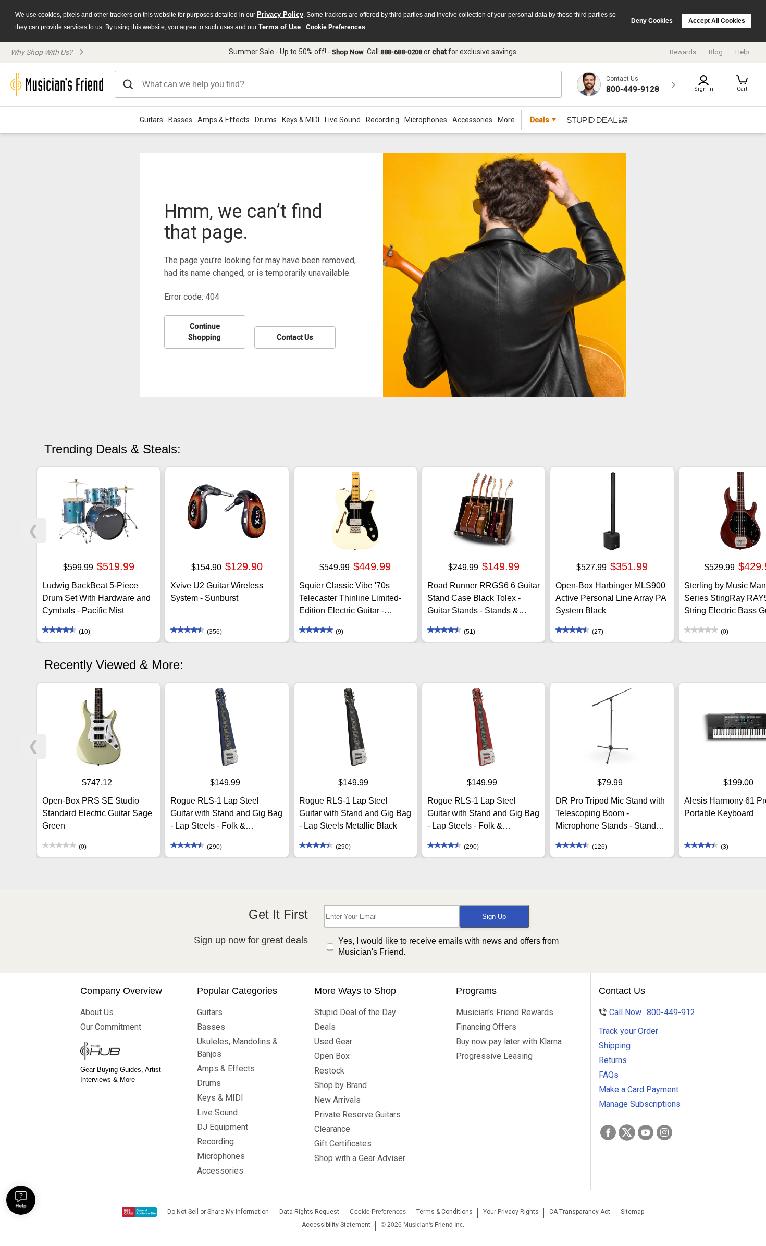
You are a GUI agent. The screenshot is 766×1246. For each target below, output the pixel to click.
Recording (382, 120)
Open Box (332, 1056)
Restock (329, 1071)
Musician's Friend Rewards (504, 1012)
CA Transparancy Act (579, 1211)
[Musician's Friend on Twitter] (626, 1132)
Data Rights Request (309, 1211)
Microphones (425, 120)
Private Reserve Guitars (357, 1114)
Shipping (615, 1046)
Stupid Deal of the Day (355, 1012)
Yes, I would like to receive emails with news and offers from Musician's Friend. (448, 946)
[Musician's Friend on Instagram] (664, 1132)
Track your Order (628, 1031)
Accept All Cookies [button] (716, 20)
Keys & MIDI (300, 120)
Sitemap (632, 1211)
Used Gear (333, 1041)
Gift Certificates (343, 1144)
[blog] (128, 1052)
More (506, 120)
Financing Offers (486, 1027)
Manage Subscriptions (640, 1104)
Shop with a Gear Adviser (359, 1158)
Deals (325, 1027)
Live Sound (343, 120)
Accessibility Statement (336, 1224)
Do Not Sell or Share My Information (218, 1211)
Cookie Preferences (335, 27)
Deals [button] (539, 120)
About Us (97, 1012)
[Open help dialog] (20, 1200)
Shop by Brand (340, 1085)
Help (742, 52)
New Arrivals (337, 1100)
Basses (180, 120)
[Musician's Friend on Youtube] (645, 1132)
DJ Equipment (222, 1127)
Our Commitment (110, 1027)
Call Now (647, 1012)
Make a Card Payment (638, 1089)
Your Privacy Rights (511, 1211)
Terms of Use (279, 27)
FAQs (609, 1075)
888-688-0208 (401, 52)
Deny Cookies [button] (652, 20)
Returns (613, 1060)
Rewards (683, 52)
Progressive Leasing (494, 1056)
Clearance (332, 1129)
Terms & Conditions (444, 1211)
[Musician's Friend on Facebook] (608, 1132)
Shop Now (348, 52)
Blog (716, 52)
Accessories (472, 120)
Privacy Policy (280, 14)
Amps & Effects (223, 120)
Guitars (151, 120)
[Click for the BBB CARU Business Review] (139, 1212)
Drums (266, 120)
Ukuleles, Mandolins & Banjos (237, 1048)
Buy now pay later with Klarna (509, 1041)
